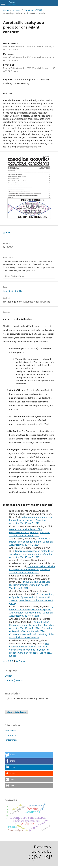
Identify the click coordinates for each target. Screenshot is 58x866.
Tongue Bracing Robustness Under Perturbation (29, 623)
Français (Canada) (14, 680)
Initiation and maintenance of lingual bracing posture (30, 519)
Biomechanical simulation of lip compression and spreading (25, 531)
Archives (16, 10)
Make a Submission (16, 712)
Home (6, 10)
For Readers (10, 730)
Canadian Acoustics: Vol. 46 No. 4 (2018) (31, 614)
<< (4, 661)
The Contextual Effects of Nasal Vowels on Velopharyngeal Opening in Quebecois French (29, 648)
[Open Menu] (3, 3)
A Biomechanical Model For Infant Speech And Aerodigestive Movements (31, 609)
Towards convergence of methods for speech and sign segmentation (31, 552)
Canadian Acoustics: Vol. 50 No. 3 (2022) (27, 522)
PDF (8, 232)
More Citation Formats (15, 276)
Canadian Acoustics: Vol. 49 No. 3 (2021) (29, 534)
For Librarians (11, 739)
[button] (29, 755)
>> (24, 661)
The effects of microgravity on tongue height (30, 540)
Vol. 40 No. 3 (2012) (33, 10)
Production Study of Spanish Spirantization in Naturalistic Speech (31, 597)
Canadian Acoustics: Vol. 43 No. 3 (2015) (31, 556)
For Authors (10, 735)
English (8, 675)
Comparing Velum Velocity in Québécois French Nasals (32, 568)
